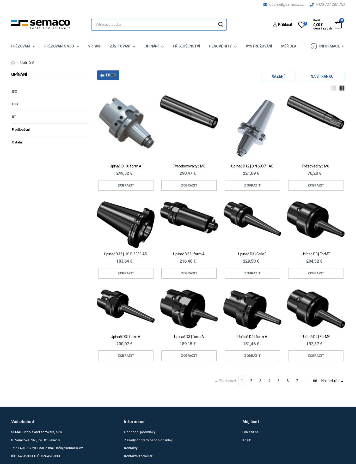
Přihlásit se (250, 432)
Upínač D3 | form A (125, 337)
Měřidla (289, 46)
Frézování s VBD (59, 46)
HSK (15, 104)
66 (315, 381)
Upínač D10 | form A (126, 166)
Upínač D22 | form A (189, 254)
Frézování (21, 46)
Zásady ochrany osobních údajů (148, 440)
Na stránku (322, 76)
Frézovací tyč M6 (315, 166)
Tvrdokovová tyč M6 (189, 166)
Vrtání (94, 46)
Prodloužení (21, 129)
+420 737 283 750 (329, 4)
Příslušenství (186, 46)
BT (14, 117)
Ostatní (17, 142)
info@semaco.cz (69, 448)
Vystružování (259, 46)
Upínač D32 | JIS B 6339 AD (125, 254)
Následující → (332, 381)
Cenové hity (220, 46)
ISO (14, 91)
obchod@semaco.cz (285, 4)
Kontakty (130, 448)
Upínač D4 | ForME (316, 337)
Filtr (111, 75)
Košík (246, 440)
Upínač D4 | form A (252, 337)
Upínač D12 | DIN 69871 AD (252, 166)
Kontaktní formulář (138, 456)
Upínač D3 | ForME (252, 254)
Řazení (278, 76)
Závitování (120, 46)
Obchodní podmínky (139, 432)
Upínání (151, 46)
